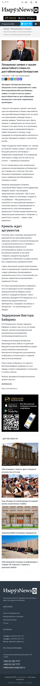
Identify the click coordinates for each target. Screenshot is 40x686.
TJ (22, 2)
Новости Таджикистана (11, 613)
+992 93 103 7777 (11, 664)
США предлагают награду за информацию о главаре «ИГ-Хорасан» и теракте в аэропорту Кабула (20, 564)
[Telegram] (3, 79)
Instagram (20, 683)
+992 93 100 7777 (11, 661)
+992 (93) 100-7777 (17, 636)
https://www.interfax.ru (9, 389)
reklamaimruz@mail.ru (16, 641)
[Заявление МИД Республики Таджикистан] (20, 518)
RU (26, 2)
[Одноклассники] (9, 79)
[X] (6, 79)
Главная (6, 29)
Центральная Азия (10, 620)
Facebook (11, 683)
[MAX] (18, 79)
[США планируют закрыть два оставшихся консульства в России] (20, 454)
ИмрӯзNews (22, 677)
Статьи (5, 623)
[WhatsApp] (15, 79)
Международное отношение (13, 616)
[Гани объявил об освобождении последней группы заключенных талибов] (20, 486)
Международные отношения (21, 29)
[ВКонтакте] (12, 79)
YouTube (29, 683)
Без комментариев (23, 76)
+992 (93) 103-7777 (17, 639)
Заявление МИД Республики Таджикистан (19, 533)
